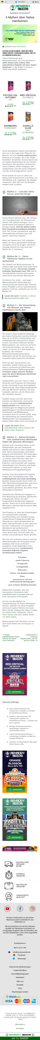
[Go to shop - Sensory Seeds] (20, 1035)
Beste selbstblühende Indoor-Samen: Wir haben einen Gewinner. (19, 428)
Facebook (21, 955)
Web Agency (20, 1024)
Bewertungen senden (20, 992)
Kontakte (20, 985)
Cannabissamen (13, 220)
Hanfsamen (17, 336)
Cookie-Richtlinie (20, 970)
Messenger (21, 2)
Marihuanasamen (24, 264)
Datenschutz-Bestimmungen (20, 967)
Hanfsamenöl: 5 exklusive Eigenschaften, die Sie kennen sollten (29, 637)
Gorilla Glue (11, 612)
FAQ (20, 988)
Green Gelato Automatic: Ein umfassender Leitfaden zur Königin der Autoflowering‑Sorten (22, 711)
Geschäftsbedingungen (20, 974)
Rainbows (21, 612)
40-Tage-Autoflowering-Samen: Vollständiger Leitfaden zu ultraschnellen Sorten (20, 728)
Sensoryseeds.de (9, 284)
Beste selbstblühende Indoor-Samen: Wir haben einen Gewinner (11, 637)
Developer (20, 1028)
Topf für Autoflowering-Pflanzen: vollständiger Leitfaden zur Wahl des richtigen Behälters (22, 736)
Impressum (20, 977)
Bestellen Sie (25, 621)
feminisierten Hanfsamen (13, 592)
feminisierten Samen (26, 340)
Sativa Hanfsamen (10, 58)
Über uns (20, 981)
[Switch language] (4, 2)
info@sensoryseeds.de (21, 952)
